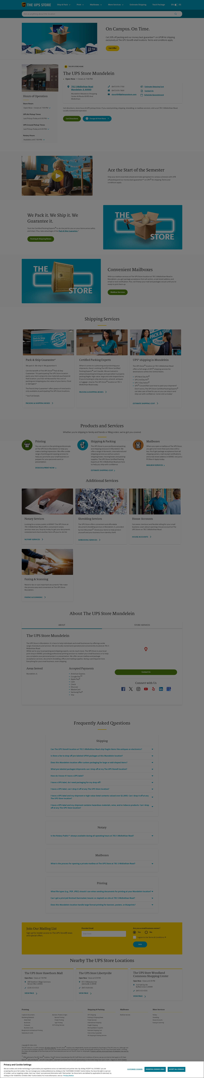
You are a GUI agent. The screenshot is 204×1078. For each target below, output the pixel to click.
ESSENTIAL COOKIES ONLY (155, 1069)
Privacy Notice (68, 1075)
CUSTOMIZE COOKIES (134, 1069)
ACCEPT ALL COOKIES (176, 1069)
